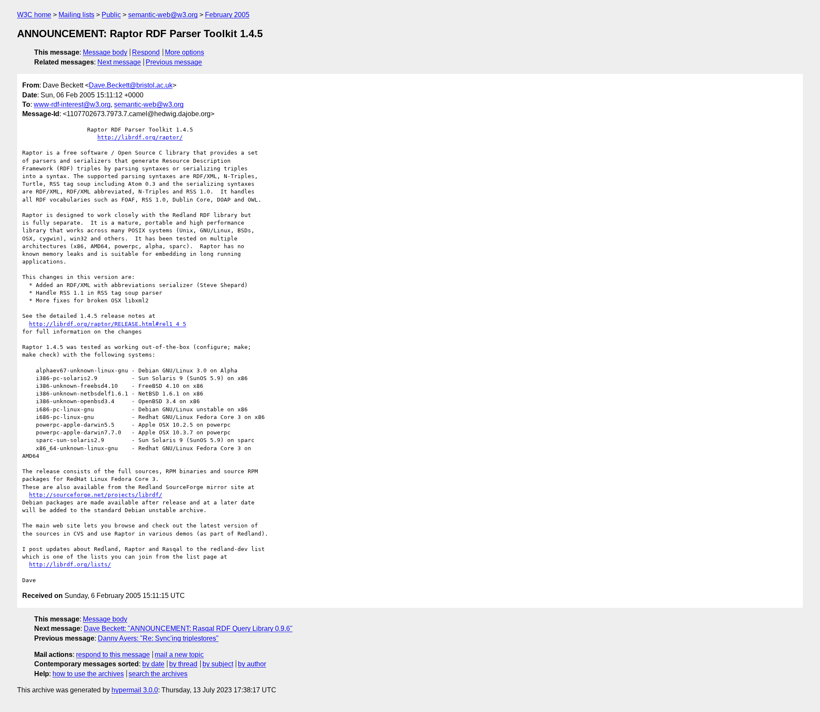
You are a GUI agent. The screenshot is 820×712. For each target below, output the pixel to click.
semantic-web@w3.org (163, 14)
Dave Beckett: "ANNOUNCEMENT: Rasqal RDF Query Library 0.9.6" (188, 628)
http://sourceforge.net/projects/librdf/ (95, 495)
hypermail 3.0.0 (134, 690)
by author (252, 664)
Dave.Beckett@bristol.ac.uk (131, 85)
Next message (119, 62)
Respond (146, 52)
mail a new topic (179, 654)
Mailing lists (76, 14)
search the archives (158, 673)
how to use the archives (88, 673)
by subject (217, 664)
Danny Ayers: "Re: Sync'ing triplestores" (158, 638)
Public (111, 14)
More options (184, 52)
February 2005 (227, 14)
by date (153, 664)
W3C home (34, 14)
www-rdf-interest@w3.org (72, 104)
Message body (105, 52)
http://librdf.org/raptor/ (140, 137)
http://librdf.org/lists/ (70, 564)
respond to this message (113, 654)
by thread (183, 664)
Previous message (174, 62)
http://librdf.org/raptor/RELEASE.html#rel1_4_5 (107, 324)
